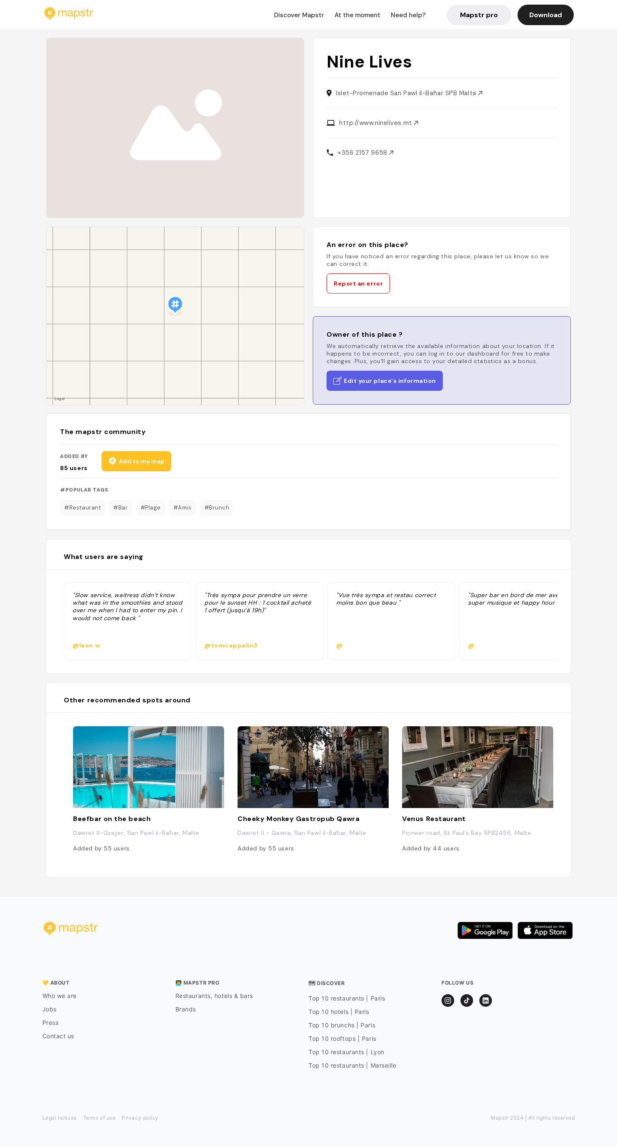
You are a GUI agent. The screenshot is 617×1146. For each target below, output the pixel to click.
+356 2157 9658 (363, 152)
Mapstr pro (479, 14)
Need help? (408, 15)
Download (545, 14)
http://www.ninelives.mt (376, 123)
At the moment (357, 15)
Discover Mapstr (299, 15)
